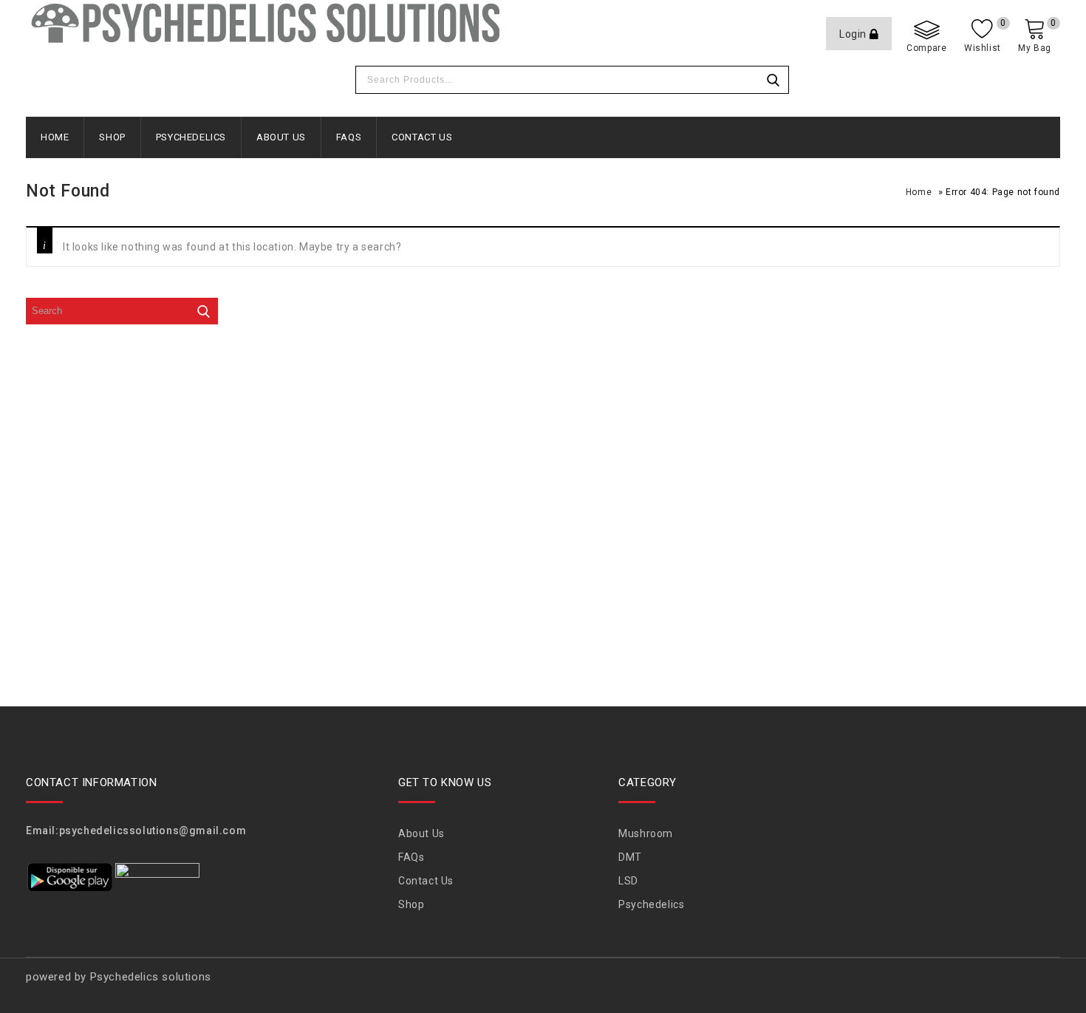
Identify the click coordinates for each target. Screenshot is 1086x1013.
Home (55, 137)
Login (854, 34)
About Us (281, 137)
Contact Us (422, 137)
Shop (112, 137)
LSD (628, 881)
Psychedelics (191, 137)
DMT (630, 857)
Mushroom (645, 833)
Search (773, 79)
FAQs (348, 137)
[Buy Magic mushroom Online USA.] (263, 22)
